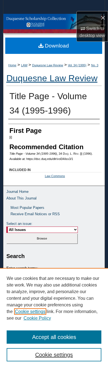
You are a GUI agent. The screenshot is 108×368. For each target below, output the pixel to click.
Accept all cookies (54, 337)
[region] (54, 318)
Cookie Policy (37, 318)
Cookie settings (30, 311)
